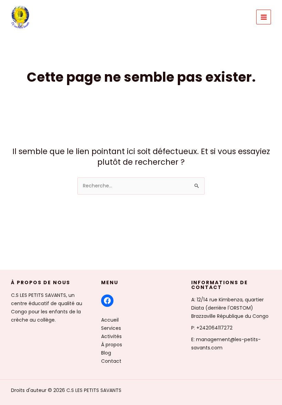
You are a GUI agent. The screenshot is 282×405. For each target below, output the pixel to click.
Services (111, 328)
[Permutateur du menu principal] (263, 17)
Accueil (110, 319)
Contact (111, 361)
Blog (106, 352)
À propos (111, 344)
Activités (111, 336)
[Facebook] (107, 300)
